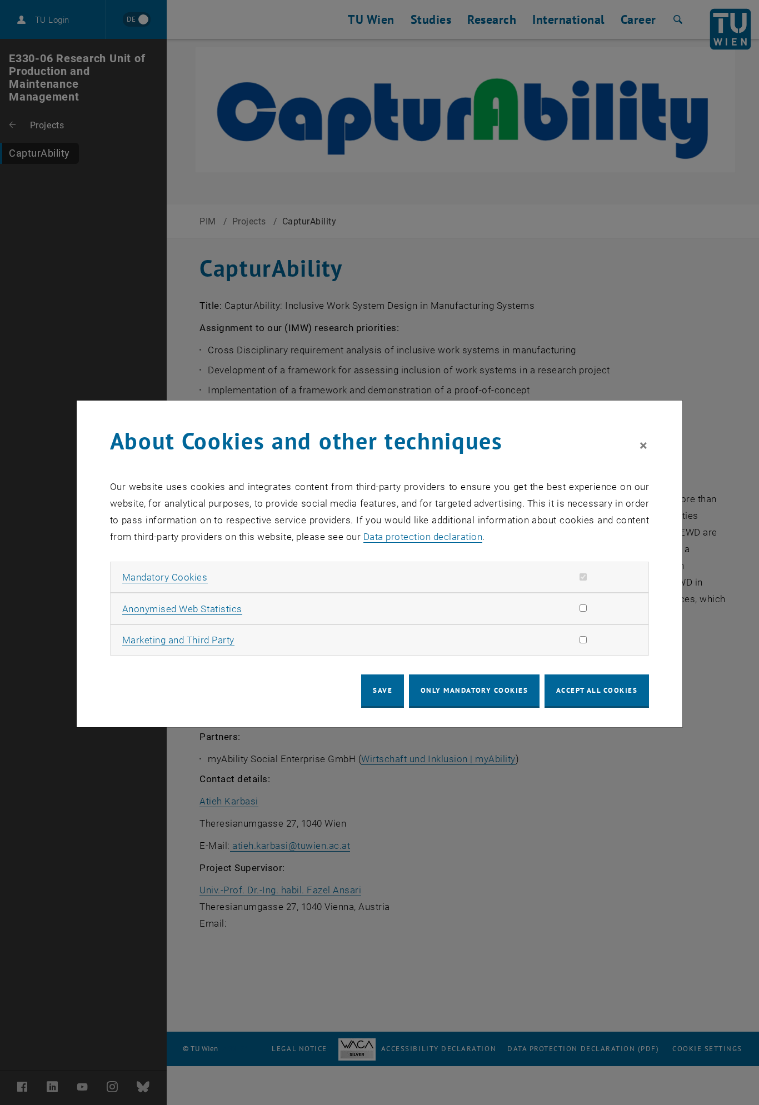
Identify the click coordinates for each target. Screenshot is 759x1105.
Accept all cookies (597, 690)
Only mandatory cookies (474, 690)
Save (382, 690)
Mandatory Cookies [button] (165, 577)
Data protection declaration (423, 536)
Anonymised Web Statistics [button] (182, 608)
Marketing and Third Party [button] (178, 640)
